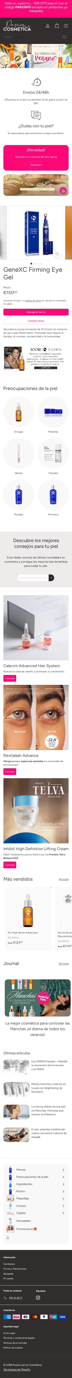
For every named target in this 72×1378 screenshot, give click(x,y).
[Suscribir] (51, 577)
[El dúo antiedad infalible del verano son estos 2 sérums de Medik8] (16, 1134)
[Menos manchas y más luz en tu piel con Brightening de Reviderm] (16, 1089)
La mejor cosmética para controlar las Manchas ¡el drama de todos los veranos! (37, 1029)
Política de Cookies (13, 1347)
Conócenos (9, 1264)
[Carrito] (56, 26)
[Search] (65, 37)
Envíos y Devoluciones (14, 1269)
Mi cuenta (8, 1278)
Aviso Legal (9, 1333)
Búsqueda (8, 1274)
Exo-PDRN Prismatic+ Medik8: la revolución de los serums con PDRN (49, 1065)
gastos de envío (33, 300)
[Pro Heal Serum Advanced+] (28, 917)
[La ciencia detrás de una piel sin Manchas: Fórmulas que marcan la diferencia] (16, 1112)
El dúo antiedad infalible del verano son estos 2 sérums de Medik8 (49, 1133)
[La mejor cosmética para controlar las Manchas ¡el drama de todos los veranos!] (38, 998)
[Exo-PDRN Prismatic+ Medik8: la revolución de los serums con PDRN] (16, 1067)
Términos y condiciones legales (19, 1338)
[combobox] (36, 37)
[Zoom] (57, 254)
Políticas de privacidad (15, 1343)
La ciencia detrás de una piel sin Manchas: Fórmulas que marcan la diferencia (48, 1110)
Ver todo (64, 879)
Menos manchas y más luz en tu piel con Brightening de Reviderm (48, 1088)
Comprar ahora (36, 320)
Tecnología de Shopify (16, 1369)
